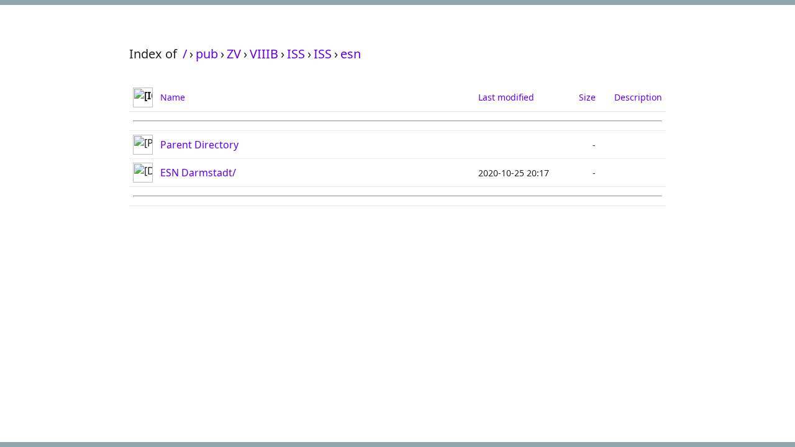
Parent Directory (199, 144)
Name (172, 97)
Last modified (506, 97)
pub (207, 53)
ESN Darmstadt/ (198, 172)
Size (587, 97)
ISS (296, 53)
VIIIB (264, 53)
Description (638, 97)
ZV (234, 53)
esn (350, 53)
